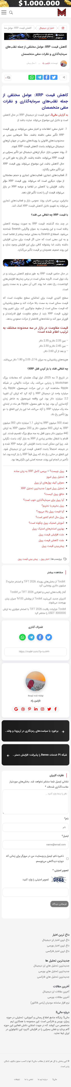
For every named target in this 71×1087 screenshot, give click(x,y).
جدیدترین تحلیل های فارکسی (53, 977)
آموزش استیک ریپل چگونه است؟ (46, 523)
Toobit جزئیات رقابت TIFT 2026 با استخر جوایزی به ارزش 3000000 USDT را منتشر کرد (34, 611)
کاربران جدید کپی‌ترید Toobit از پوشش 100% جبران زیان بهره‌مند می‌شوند (35, 601)
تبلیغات (17, 1079)
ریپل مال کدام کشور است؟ (50, 517)
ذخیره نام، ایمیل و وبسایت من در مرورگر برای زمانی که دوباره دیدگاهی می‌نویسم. (35, 858)
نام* (66, 819)
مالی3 (54, 1079)
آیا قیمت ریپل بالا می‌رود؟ (50, 511)
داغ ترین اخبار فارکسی (57, 951)
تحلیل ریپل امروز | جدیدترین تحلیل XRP (42, 488)
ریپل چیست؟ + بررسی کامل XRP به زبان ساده (39, 471)
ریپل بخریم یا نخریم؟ (53, 506)
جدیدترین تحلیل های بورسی (53, 971)
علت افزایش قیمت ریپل (51, 535)
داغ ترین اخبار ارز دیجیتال (55, 940)
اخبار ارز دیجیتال (46, 28)
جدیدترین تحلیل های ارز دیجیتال (51, 966)
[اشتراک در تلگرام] (39, 77)
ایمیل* (65, 836)
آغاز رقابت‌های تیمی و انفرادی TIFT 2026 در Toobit (38, 592)
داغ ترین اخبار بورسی (58, 946)
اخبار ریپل (45, 559)
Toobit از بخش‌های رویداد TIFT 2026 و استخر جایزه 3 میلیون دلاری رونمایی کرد (36, 584)
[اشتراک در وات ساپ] (31, 77)
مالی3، (53, 115)
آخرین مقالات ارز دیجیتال (56, 992)
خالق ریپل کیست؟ (54, 494)
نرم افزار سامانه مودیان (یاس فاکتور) (50, 1003)
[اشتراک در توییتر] (53, 77)
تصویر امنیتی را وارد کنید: (35, 880)
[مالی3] (61, 12)
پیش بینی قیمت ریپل (28, 559)
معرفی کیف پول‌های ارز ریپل (49, 483)
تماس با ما (29, 1079)
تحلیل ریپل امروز (55, 477)
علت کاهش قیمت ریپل (51, 540)
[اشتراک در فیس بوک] (46, 77)
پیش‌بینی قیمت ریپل (53, 546)
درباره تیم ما (43, 1079)
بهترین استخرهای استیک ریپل (48, 529)
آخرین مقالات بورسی (58, 997)
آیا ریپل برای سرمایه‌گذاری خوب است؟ (43, 500)
